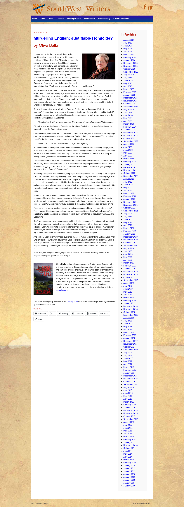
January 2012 (129, 468)
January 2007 (129, 483)
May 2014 (127, 454)
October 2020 (129, 242)
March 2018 (128, 332)
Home (34, 19)
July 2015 (127, 425)
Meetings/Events (74, 19)
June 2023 (128, 150)
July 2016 (127, 390)
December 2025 (130, 63)
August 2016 (128, 387)
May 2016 (127, 396)
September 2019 (130, 280)
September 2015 (130, 419)
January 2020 (129, 268)
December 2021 (130, 202)
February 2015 (129, 439)
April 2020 (127, 260)
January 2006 (129, 486)
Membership (89, 19)
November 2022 (130, 170)
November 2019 (130, 274)
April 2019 (127, 294)
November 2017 (130, 344)
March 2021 (128, 228)
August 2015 (128, 422)
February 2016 (129, 404)
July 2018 (127, 321)
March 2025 (128, 89)
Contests (60, 19)
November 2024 (130, 101)
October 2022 (129, 173)
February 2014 (129, 462)
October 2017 (129, 347)
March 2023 (128, 158)
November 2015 (130, 413)
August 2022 (128, 179)
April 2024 (127, 121)
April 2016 (127, 399)
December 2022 (130, 167)
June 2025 (128, 80)
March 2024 (128, 124)
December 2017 (130, 341)
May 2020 (127, 257)
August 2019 (128, 283)
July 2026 (127, 43)
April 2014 (127, 457)
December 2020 (130, 237)
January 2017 (129, 373)
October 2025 (129, 69)
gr (150, 7)
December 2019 (130, 271)
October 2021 (129, 208)
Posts (51, 19)
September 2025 (130, 72)
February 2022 (129, 196)
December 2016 (130, 376)
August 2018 (128, 318)
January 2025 (129, 95)
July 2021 (127, 216)
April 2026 (127, 51)
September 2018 (130, 315)
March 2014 (128, 459)
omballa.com (61, 290)
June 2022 (128, 185)
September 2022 (130, 176)
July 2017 (127, 355)
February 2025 (129, 92)
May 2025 (127, 83)
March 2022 (128, 193)
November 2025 (130, 66)
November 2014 (130, 445)
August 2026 (128, 40)
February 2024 (129, 127)
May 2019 (127, 292)
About (42, 19)
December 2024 (130, 98)
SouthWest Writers (41, 503)
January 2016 (129, 407)
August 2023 (128, 144)
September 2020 (130, 245)
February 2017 (129, 370)
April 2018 (127, 329)
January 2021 (129, 234)
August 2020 (128, 248)
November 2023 (130, 135)
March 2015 (128, 436)
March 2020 (128, 263)
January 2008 (129, 480)
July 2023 (127, 147)
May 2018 (127, 326)
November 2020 (130, 240)
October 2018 (129, 312)
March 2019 (128, 297)
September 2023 (130, 141)
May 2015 (127, 431)
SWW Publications (121, 19)
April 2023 (127, 156)
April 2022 (127, 190)
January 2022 (129, 199)
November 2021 (130, 205)
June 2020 (128, 254)
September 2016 (130, 384)
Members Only (104, 19)
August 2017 (128, 352)
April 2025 (127, 86)
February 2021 (129, 231)
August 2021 (128, 213)
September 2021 (130, 211)
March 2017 (128, 367)
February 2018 (129, 335)
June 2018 (128, 323)
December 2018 (130, 306)
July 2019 (127, 286)
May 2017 (127, 361)
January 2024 (129, 130)
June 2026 (128, 46)
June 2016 (128, 393)
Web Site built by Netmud (141, 503)
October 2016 (129, 381)
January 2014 (129, 465)
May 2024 (127, 118)
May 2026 (127, 48)
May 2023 (127, 153)
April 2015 (127, 433)
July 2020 (127, 251)
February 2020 (129, 266)
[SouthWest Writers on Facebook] (144, 8)
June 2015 (128, 428)
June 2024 (128, 115)
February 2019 (129, 300)
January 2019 (129, 303)
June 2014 (128, 451)
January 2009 (129, 477)
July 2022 (127, 182)
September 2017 (130, 349)
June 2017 (128, 358)
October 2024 (129, 103)
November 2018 (130, 309)
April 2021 (127, 225)
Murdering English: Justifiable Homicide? (73, 38)
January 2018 (129, 338)
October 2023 (129, 138)
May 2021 (127, 222)
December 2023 (130, 132)
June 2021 (128, 219)
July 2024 (127, 112)
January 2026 (129, 60)
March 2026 (128, 54)
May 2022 (127, 187)
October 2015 (129, 416)
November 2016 (130, 378)
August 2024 (128, 109)
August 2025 (128, 75)
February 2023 (129, 161)
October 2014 (129, 448)
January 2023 (129, 164)
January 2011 (129, 471)
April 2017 (127, 364)
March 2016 (128, 402)
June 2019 (128, 289)
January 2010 (129, 474)
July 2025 (127, 77)
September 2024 (130, 106)
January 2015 (129, 442)
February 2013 (72, 302)
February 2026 (129, 57)
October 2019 (129, 277)
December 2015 (130, 410)
